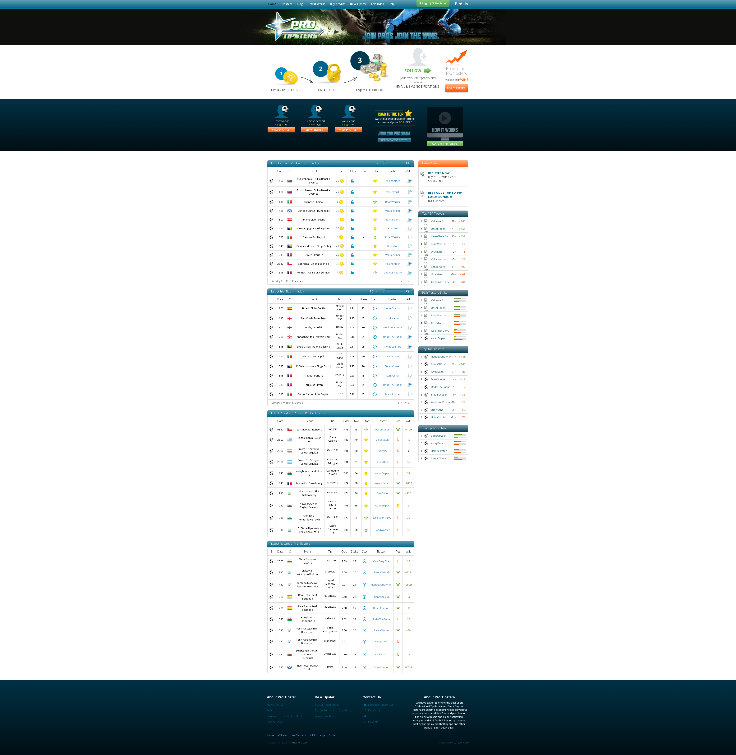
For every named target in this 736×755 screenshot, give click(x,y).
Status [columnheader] (375, 171)
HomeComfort (392, 308)
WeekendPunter (392, 327)
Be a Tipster (358, 4)
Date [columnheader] (280, 171)
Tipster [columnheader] (392, 171)
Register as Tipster (326, 716)
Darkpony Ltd (461, 742)
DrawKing (436, 251)
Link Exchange (317, 735)
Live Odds (377, 4)
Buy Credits (337, 4)
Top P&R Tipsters (433, 213)
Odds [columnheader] (352, 171)
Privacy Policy (275, 722)
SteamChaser (393, 366)
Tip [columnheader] (340, 171)
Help (392, 4)
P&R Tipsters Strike (434, 292)
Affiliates (282, 735)
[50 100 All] (374, 163)
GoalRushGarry (393, 272)
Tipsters (286, 4)
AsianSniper (393, 181)
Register (440, 3)
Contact (333, 735)
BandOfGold (381, 572)
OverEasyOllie (381, 561)
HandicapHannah (381, 584)
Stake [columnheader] (363, 171)
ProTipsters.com (298, 742)
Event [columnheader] (313, 171)
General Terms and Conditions (286, 716)
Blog (300, 4)
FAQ (269, 710)
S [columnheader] (271, 171)
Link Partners (298, 735)
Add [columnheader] (409, 171)
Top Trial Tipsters (433, 349)
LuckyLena (392, 318)
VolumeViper (392, 210)
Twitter (371, 716)
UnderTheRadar (392, 337)
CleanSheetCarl (440, 236)
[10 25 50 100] (374, 291)
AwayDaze (392, 356)
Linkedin (372, 722)
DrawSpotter (392, 394)
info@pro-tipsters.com (381, 704)
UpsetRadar (382, 429)
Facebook (373, 710)
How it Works (316, 4)
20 (337, 180)
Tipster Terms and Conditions (333, 710)
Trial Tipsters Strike (434, 428)
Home (272, 4)
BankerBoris (392, 219)
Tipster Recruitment (327, 704)
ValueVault (392, 192)
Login (425, 3)
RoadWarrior (392, 202)
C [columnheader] (290, 171)
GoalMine (392, 228)
